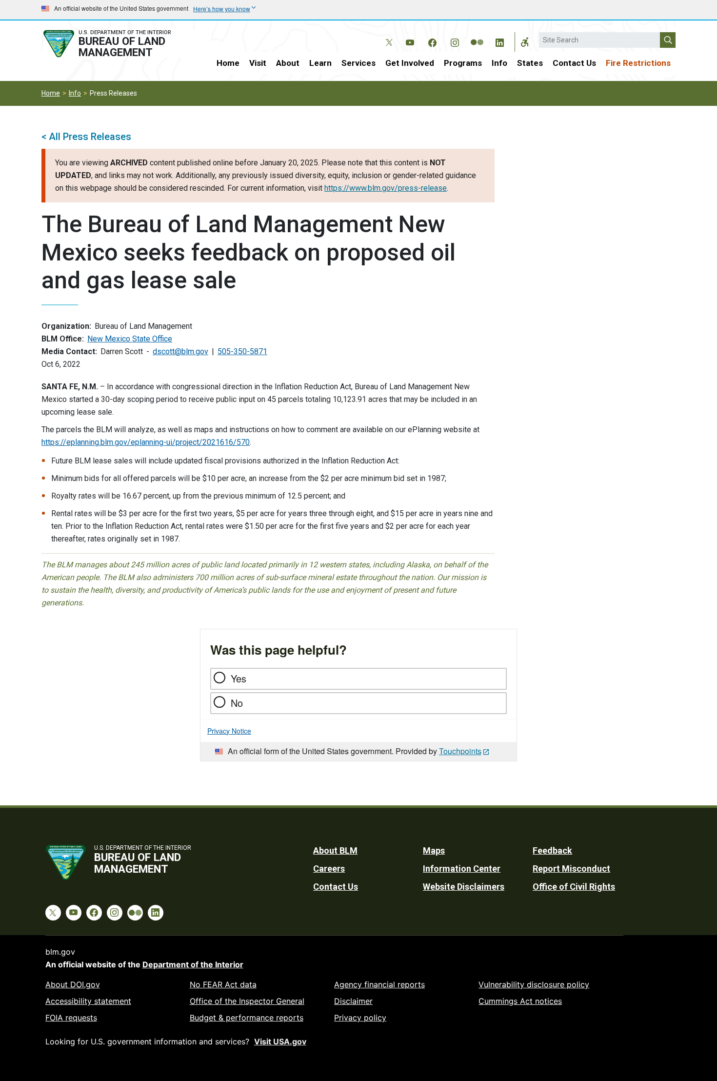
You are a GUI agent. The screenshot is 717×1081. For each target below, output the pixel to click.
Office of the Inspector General (247, 1001)
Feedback (552, 850)
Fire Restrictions (638, 63)
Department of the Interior (192, 964)
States (530, 63)
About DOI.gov (72, 984)
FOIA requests (71, 1017)
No (237, 703)
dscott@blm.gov (180, 351)
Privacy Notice (229, 731)
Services (358, 63)
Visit (257, 63)
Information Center (461, 868)
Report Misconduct (571, 868)
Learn (320, 63)
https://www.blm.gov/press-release (385, 188)
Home (228, 63)
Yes (238, 678)
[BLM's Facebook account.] (432, 41)
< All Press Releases (86, 136)
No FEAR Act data (223, 984)
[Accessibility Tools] (525, 42)
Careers (329, 868)
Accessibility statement (88, 1001)
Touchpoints (460, 751)
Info (499, 63)
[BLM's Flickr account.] (477, 35)
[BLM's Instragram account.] (454, 41)
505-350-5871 (242, 351)
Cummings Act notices (520, 1001)
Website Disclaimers (463, 886)
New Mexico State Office (129, 338)
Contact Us (574, 63)
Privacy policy (360, 1017)
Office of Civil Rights (574, 886)
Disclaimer (353, 1001)
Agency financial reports (379, 984)
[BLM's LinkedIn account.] (499, 41)
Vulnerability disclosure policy (533, 984)
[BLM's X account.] (387, 35)
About (287, 63)
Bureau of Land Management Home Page (118, 44)
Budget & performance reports (246, 1017)
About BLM (335, 850)
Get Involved (409, 63)
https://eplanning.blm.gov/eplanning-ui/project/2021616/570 (145, 442)
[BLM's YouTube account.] (410, 41)
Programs (463, 63)
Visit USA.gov (280, 1041)
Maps (434, 850)
